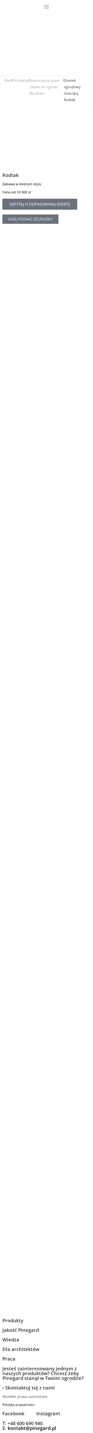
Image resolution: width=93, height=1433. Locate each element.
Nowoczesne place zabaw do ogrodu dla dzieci (44, 87)
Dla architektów (20, 1349)
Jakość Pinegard (20, 1330)
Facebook (13, 1413)
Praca (9, 1359)
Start (7, 80)
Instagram (48, 1413)
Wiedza (10, 1339)
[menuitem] (6, 14)
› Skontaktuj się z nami (28, 1387)
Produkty (20, 80)
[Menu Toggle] (46, 6)
